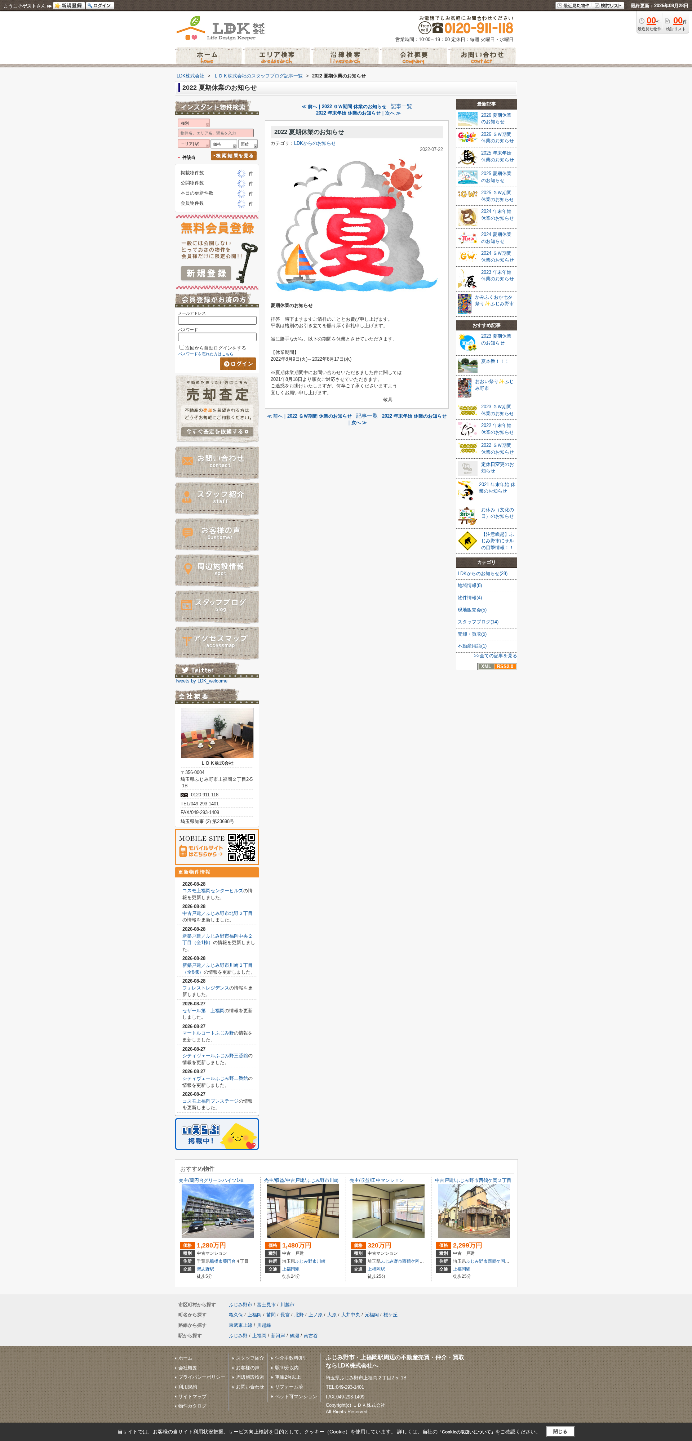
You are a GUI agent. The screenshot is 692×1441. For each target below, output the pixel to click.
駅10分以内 (287, 1367)
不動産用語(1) (472, 646)
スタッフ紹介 (250, 1358)
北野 (299, 1314)
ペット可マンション (296, 1396)
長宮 (285, 1314)
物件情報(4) (470, 597)
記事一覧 (401, 106)
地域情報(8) (470, 585)
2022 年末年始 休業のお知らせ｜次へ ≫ (358, 113)
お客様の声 (248, 1367)
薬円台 (229, 1261)
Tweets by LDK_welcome (201, 681)
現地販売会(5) (472, 610)
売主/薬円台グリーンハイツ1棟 (211, 1180)
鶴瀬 (294, 1335)
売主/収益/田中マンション (377, 1180)
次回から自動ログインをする (215, 348)
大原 (332, 1314)
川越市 (287, 1304)
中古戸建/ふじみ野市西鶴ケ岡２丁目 (473, 1180)
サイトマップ (192, 1396)
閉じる (560, 1431)
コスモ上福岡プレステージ (210, 1101)
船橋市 (216, 1261)
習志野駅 (205, 1269)
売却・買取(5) (472, 634)
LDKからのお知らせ (315, 143)
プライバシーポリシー (201, 1377)
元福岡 (372, 1314)
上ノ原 (316, 1314)
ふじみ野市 (306, 1261)
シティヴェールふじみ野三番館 (215, 1055)
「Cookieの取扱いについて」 (466, 1432)
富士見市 (266, 1304)
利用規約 (187, 1386)
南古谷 (311, 1335)
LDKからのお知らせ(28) (482, 573)
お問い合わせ (250, 1386)
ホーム (185, 1358)
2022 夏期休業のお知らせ (309, 132)
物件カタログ (192, 1406)
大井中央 (350, 1314)
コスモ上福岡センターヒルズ (212, 890)
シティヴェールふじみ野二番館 (215, 1078)
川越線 (264, 1325)
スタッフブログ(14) (478, 621)
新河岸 (278, 1335)
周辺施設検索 (250, 1377)
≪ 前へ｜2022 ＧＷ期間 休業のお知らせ (344, 106)
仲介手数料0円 (290, 1358)
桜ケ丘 (390, 1314)
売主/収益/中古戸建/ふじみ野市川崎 (301, 1180)
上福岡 (255, 1314)
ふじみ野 (238, 1335)
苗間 (271, 1314)
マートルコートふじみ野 (208, 1033)
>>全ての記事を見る (495, 655)
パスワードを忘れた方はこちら (206, 354)
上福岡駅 (291, 1269)
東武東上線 (240, 1325)
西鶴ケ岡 (411, 1261)
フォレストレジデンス (205, 988)
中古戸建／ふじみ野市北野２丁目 (217, 913)
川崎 (321, 1261)
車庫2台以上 (288, 1377)
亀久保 (236, 1314)
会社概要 (187, 1367)
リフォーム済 (289, 1386)
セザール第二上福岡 (203, 1010)
